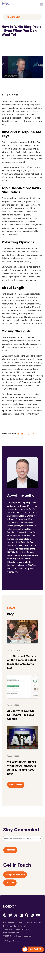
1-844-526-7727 (9, 929)
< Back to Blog (13, 17)
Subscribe (10, 850)
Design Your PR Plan (15, 874)
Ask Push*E (35, 949)
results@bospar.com (11, 933)
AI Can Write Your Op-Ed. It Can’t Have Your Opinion (21, 714)
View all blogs (15, 784)
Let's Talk (9, 882)
